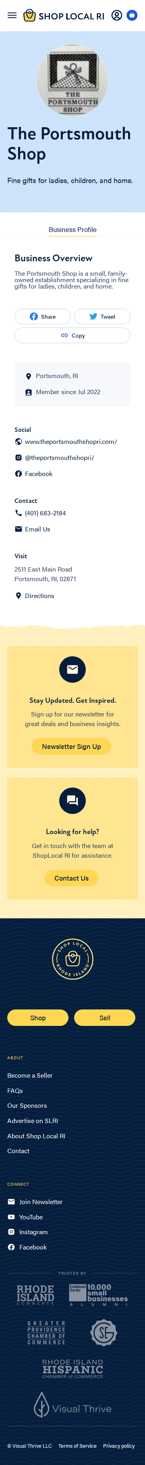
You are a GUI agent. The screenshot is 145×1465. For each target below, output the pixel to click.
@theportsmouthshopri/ (59, 458)
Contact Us (71, 878)
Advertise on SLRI (32, 1120)
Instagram (33, 1231)
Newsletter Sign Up (71, 746)
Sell (104, 1017)
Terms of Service (77, 1445)
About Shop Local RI (36, 1135)
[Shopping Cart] (132, 15)
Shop (38, 1017)
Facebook (38, 474)
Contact (18, 1150)
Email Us (37, 529)
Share (48, 316)
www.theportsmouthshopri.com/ (71, 441)
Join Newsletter (41, 1201)
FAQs (15, 1090)
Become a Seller (30, 1075)
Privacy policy (119, 1445)
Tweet (108, 316)
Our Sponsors (27, 1105)
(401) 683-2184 (45, 513)
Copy (78, 335)
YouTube (31, 1216)
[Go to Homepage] (63, 19)
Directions (39, 596)
